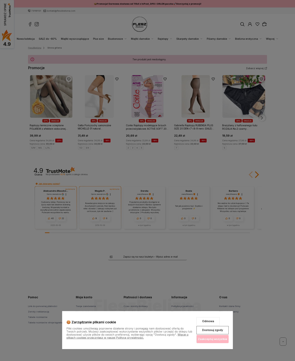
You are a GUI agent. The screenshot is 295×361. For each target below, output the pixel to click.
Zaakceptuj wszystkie (212, 339)
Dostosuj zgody (212, 330)
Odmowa (208, 321)
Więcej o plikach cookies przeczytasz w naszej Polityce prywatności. (127, 336)
